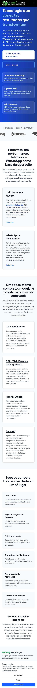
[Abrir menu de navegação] (34, 3)
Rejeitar (18, 680)
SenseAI (10, 431)
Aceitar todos (18, 684)
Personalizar (18, 675)
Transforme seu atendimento (13, 55)
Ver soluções (12, 65)
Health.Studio (14, 396)
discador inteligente (14, 205)
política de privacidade (9, 670)
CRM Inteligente (15, 326)
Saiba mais (10, 222)
